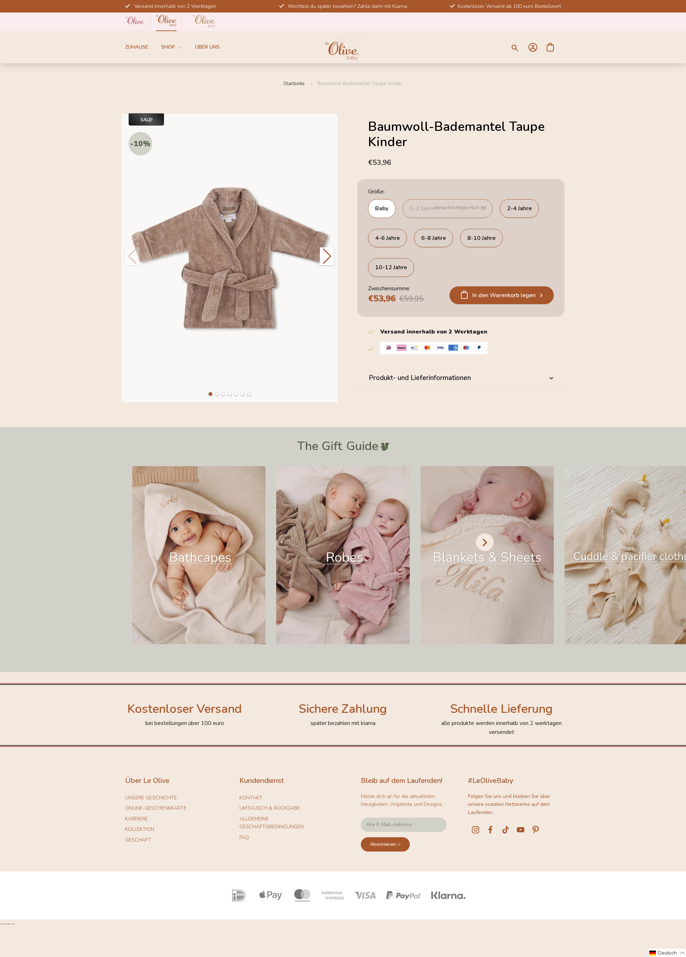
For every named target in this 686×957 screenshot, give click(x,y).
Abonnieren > (385, 844)
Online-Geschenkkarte (156, 808)
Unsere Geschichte (151, 797)
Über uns (207, 47)
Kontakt (250, 797)
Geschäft (138, 840)
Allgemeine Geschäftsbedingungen (271, 822)
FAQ (244, 837)
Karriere (136, 818)
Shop (168, 47)
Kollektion (139, 829)
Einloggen (533, 47)
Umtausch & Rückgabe (269, 808)
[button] (210, 394)
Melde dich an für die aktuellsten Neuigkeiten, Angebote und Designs (401, 800)
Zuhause (136, 47)
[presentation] (485, 542)
